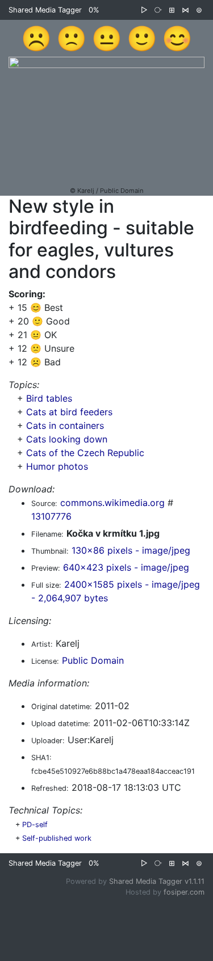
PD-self (35, 824)
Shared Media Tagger (45, 10)
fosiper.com (184, 892)
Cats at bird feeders (69, 412)
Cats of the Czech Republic (85, 452)
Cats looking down (66, 439)
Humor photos (57, 466)
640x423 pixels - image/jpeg (126, 567)
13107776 (51, 516)
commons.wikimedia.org (112, 502)
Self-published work (56, 838)
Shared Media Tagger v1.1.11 (156, 881)
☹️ (36, 38)
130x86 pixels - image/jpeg (131, 550)
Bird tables (49, 398)
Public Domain (93, 660)
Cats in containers (65, 425)
